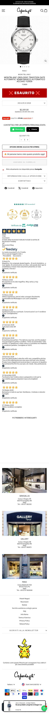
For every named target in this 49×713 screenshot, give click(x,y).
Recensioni (24, 602)
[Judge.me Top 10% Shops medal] (38, 214)
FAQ (24, 611)
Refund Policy (24, 624)
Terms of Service (24, 617)
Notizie (24, 605)
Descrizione (24, 103)
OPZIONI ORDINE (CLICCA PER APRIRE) (24, 147)
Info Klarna (24, 614)
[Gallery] (24, 523)
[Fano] (24, 566)
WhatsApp (19, 129)
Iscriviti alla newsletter (23, 630)
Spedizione (18, 111)
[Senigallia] (24, 480)
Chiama (34, 129)
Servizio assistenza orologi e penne (24, 608)
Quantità (24, 136)
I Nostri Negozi (24, 598)
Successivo (17, 256)
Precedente (7, 256)
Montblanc (24, 74)
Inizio (24, 71)
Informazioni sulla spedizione (24, 176)
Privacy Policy (24, 621)
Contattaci (24, 181)
